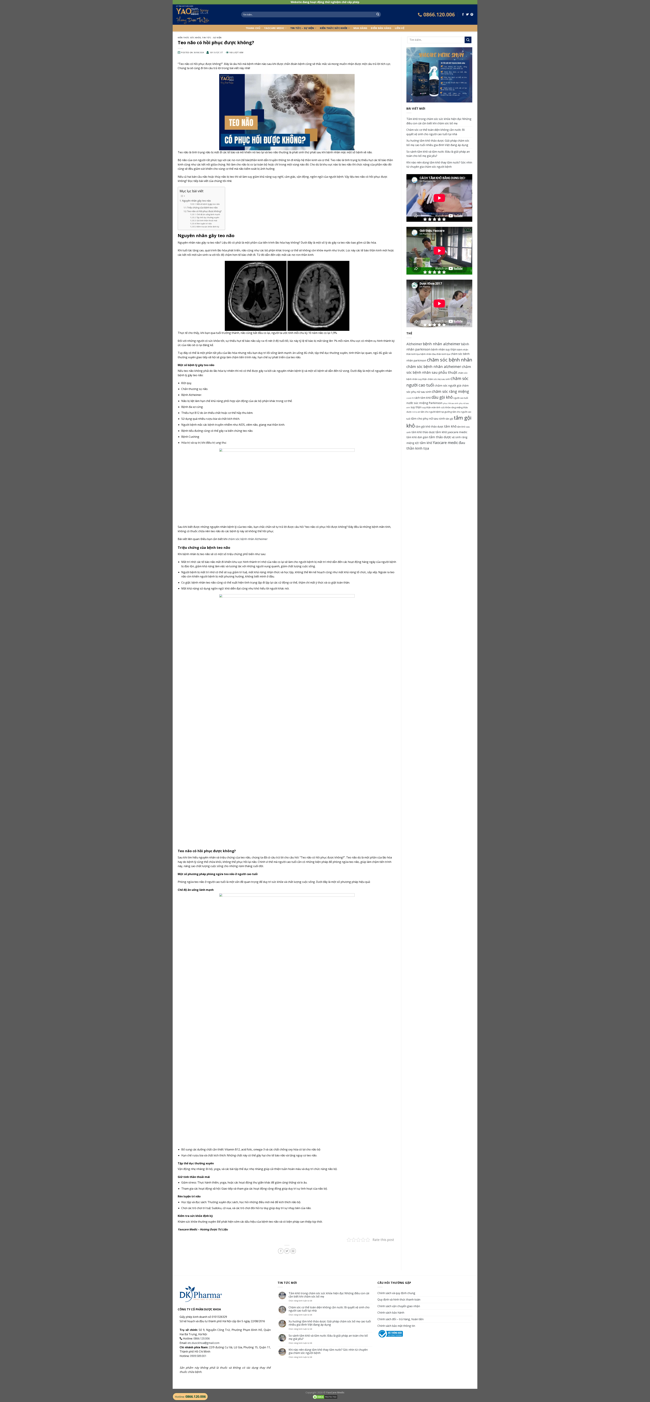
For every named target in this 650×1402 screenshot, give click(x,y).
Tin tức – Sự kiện (302, 28)
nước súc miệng (417, 403)
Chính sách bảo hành (390, 1312)
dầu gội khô (442, 397)
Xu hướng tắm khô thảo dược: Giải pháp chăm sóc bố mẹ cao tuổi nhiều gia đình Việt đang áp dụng (437, 143)
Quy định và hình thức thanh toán (398, 1299)
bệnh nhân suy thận (443, 349)
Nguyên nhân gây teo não (196, 200)
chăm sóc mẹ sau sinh (439, 379)
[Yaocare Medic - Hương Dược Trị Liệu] (205, 14)
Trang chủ (253, 28)
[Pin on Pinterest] (471, 14)
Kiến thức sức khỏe (333, 28)
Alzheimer (414, 344)
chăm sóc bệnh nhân (449, 360)
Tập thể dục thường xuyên (208, 217)
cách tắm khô (422, 398)
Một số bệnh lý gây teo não (208, 204)
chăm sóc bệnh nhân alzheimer (433, 366)
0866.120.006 (201, 1338)
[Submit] (378, 14)
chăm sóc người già (448, 385)
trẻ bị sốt (416, 412)
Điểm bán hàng (381, 28)
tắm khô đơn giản (417, 437)
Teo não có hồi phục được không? (204, 211)
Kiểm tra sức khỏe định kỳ (208, 226)
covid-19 (410, 398)
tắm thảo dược (440, 437)
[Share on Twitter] (467, 14)
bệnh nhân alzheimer (441, 343)
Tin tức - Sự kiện (212, 37)
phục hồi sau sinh (450, 403)
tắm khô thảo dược (423, 432)
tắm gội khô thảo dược (429, 426)
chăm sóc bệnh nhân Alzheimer (248, 539)
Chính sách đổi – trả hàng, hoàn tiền (400, 1319)
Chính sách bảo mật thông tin (396, 1326)
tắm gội (449, 418)
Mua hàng (360, 28)
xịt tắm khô (423, 443)
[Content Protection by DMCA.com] (325, 1396)
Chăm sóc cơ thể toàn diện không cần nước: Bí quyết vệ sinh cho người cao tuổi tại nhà (435, 132)
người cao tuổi (460, 397)
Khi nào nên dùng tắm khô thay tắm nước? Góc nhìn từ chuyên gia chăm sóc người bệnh (439, 165)
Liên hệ (399, 28)
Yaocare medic (445, 442)
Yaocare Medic (274, 28)
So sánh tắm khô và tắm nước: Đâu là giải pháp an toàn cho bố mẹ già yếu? (438, 154)
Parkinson (435, 403)
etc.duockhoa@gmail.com (203, 1343)
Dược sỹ (218, 52)
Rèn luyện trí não (204, 223)
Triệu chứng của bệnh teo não (202, 207)
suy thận (416, 407)
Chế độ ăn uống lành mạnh (208, 214)
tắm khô (450, 426)
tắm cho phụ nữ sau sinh (428, 418)
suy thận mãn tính (431, 407)
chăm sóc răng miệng (450, 391)
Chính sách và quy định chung (396, 1293)
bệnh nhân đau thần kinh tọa (435, 354)
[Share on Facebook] (463, 14)
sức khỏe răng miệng (452, 407)
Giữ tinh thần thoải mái (207, 220)
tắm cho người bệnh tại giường (436, 411)
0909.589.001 (198, 1356)
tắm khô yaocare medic (451, 432)
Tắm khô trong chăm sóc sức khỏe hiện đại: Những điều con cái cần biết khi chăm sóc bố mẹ (438, 121)
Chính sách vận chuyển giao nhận (398, 1306)
